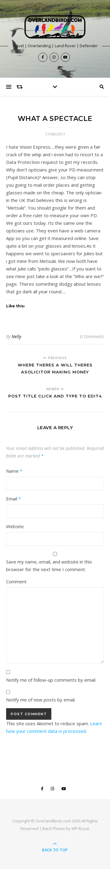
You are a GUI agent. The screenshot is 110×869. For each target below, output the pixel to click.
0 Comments (92, 336)
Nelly (16, 336)
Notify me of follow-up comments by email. (51, 680)
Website (15, 526)
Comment (16, 581)
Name (14, 471)
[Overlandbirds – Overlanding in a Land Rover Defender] (55, 27)
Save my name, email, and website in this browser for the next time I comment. (49, 565)
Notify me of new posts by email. (40, 700)
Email (13, 499)
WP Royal (80, 828)
